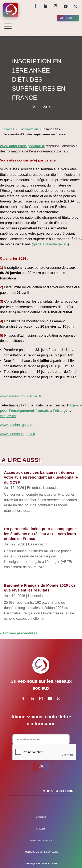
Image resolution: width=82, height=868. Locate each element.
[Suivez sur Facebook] (35, 6)
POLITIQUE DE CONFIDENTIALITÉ (41, 852)
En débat (34, 488)
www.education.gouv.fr (17, 434)
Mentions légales (41, 840)
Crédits (41, 829)
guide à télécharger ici (50, 244)
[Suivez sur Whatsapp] (75, 6)
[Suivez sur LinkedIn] (45, 6)
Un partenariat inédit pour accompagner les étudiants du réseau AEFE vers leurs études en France (40, 534)
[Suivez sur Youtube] (65, 6)
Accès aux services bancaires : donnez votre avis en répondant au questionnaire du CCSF (41, 477)
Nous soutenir (58, 791)
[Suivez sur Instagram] (55, 6)
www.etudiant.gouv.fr (16, 425)
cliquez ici (8, 416)
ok (41, 766)
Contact (41, 817)
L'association (53, 488)
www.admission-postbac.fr (22, 146)
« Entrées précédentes (18, 633)
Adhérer (68, 18)
